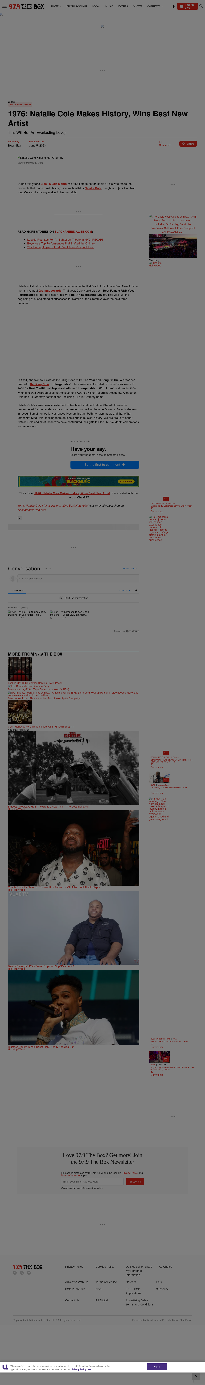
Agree (157, 1366)
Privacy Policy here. (82, 1369)
